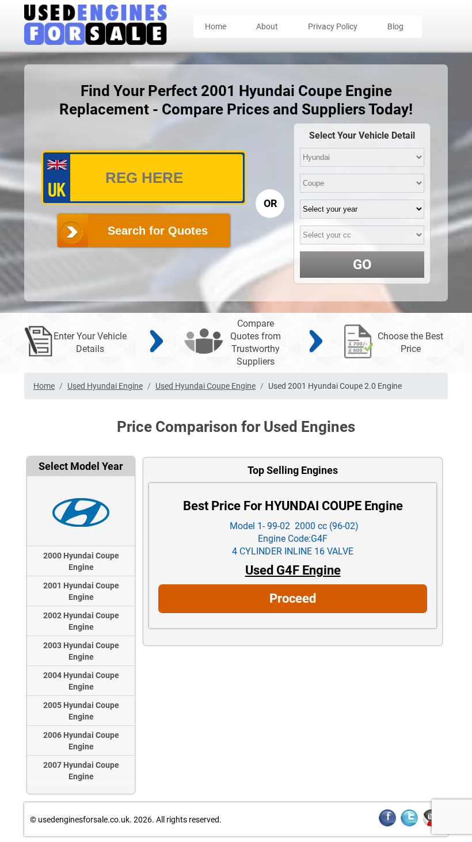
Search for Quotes (158, 230)
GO (362, 265)
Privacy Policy (332, 26)
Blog (395, 26)
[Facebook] (387, 824)
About (267, 26)
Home (215, 26)
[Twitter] (409, 824)
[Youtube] (431, 824)
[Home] (95, 41)
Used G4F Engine (293, 570)
